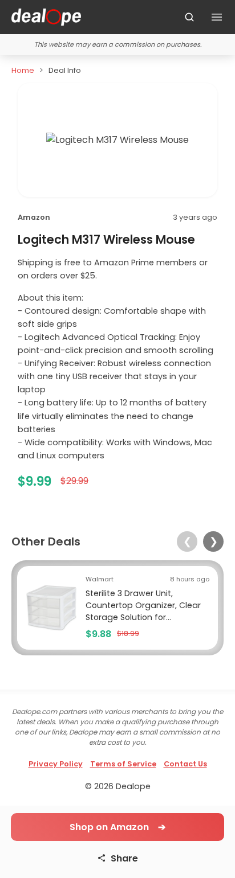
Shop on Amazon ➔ (117, 827)
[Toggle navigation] (217, 17)
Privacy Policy (56, 764)
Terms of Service (123, 764)
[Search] (189, 17)
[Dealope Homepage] (46, 17)
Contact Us (185, 764)
